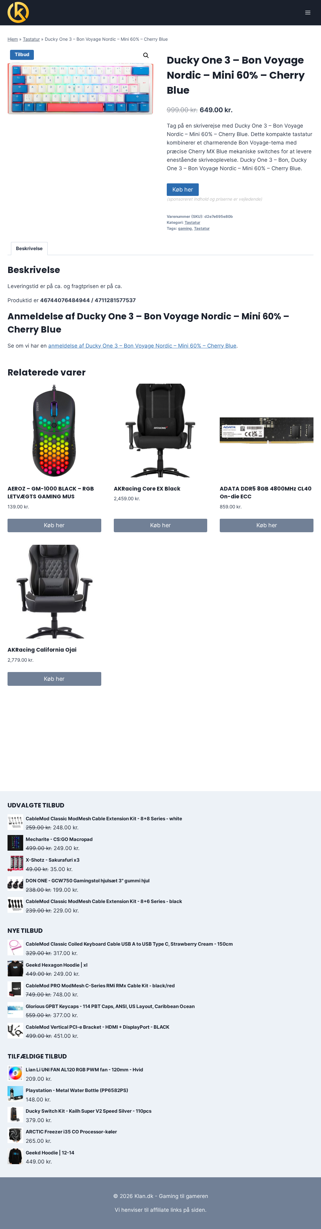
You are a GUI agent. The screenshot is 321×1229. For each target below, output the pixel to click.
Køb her (182, 189)
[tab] (29, 248)
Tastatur (31, 39)
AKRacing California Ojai (42, 650)
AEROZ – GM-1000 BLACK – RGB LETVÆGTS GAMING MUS (51, 493)
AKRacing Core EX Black (147, 488)
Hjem (13, 39)
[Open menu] (307, 12)
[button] (146, 55)
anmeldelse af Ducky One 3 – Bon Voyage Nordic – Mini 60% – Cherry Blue (142, 346)
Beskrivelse (29, 248)
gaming (185, 228)
